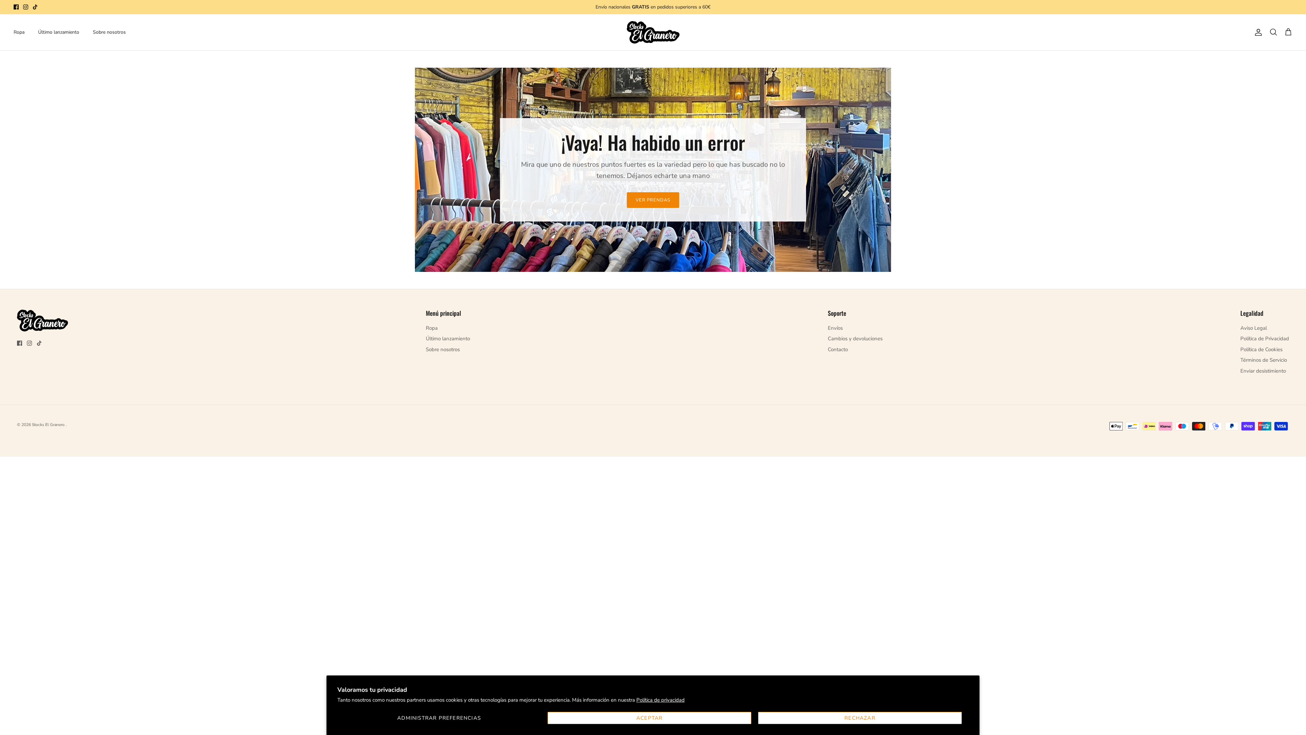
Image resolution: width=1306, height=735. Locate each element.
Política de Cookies (1261, 349)
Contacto (838, 349)
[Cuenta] (1257, 32)
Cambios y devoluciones (855, 338)
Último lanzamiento (58, 32)
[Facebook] (16, 7)
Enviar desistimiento (1263, 371)
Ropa (19, 32)
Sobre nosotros (109, 32)
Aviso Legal (1253, 328)
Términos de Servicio (1263, 360)
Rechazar (859, 718)
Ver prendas (653, 200)
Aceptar (649, 718)
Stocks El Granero (49, 424)
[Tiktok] (35, 7)
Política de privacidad (660, 700)
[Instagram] (25, 7)
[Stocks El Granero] (653, 32)
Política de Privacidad (1264, 338)
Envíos (835, 328)
